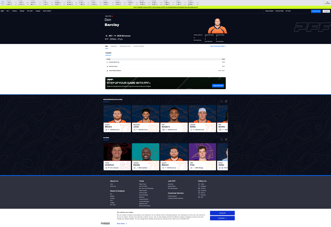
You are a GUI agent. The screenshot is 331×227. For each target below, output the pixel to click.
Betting (112, 196)
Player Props (142, 184)
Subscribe (170, 184)
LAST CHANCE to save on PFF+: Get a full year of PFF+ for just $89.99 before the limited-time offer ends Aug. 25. (165, 7)
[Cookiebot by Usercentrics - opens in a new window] (105, 223)
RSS (202, 197)
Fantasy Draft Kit (143, 199)
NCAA (2, 3)
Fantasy (112, 198)
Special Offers (171, 186)
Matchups (142, 197)
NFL (3, 1)
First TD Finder (143, 186)
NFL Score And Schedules (146, 188)
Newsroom (113, 186)
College (112, 202)
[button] (218, 85)
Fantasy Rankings (144, 201)
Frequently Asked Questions (175, 198)
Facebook (203, 190)
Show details (121, 223)
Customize (221, 218)
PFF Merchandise (173, 188)
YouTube (203, 188)
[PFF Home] (2, 11)
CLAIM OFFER (316, 11)
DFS (111, 200)
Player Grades (143, 190)
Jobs (111, 184)
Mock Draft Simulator (144, 205)
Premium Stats (143, 192)
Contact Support (172, 196)
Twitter (202, 184)
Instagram (203, 186)
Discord (203, 192)
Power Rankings (143, 195)
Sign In (326, 11)
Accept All (222, 213)
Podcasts (203, 195)
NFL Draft (112, 204)
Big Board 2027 (143, 203)
